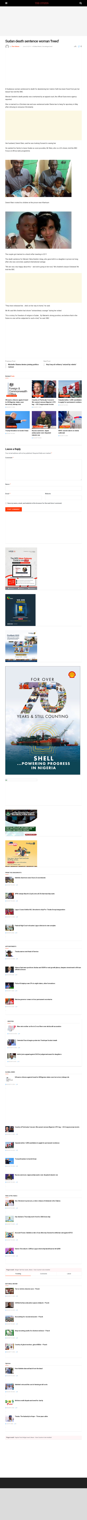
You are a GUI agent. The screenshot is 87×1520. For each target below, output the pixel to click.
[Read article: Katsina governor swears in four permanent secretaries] (9, 1001)
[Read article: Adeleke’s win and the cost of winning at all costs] (9, 1387)
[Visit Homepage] (43, 3)
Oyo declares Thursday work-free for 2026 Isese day (32, 1217)
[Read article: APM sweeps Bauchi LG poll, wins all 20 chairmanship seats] (9, 896)
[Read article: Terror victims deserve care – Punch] (9, 1291)
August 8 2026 (10, 974)
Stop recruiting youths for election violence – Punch (32, 1331)
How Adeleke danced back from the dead (29, 1368)
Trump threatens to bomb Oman (16, 431)
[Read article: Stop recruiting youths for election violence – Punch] (9, 1333)
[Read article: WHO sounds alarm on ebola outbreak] (70, 419)
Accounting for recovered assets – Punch (29, 1317)
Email (8, 494)
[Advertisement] (43, 21)
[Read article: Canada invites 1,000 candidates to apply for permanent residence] (70, 389)
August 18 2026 (10, 433)
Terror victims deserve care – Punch (27, 1289)
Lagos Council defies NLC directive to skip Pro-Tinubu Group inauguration (40, 909)
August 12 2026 (10, 917)
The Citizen (15, 46)
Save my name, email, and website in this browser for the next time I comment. (34, 503)
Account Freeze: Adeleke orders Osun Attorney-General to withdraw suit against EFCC (44, 1233)
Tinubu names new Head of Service (26, 951)
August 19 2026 (10, 958)
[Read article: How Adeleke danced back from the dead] (9, 1371)
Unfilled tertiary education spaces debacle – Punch (32, 1303)
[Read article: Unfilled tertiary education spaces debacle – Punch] (9, 1305)
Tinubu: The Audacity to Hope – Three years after (31, 1416)
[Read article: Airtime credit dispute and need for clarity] (9, 1403)
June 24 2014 (27, 46)
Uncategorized (47, 46)
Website (48, 494)
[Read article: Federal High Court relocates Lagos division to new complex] (9, 928)
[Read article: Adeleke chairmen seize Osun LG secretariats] (9, 880)
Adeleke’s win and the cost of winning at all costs (31, 1384)
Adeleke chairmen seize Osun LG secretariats (30, 878)
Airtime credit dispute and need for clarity (29, 1400)
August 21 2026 (10, 407)
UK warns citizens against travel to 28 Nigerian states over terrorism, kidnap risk (16, 402)
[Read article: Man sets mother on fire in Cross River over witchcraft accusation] (11, 1028)
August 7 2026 (10, 990)
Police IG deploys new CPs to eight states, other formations (35, 983)
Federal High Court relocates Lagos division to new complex (35, 925)
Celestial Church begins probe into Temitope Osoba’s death (37, 1040)
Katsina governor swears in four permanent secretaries (33, 999)
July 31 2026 (9, 1423)
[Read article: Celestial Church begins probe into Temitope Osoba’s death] (11, 1042)
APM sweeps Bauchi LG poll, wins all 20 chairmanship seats (35, 894)
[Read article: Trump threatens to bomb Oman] (17, 419)
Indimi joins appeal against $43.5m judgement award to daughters (39, 1054)
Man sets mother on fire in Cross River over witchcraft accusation (39, 1026)
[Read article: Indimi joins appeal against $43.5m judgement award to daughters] (11, 1056)
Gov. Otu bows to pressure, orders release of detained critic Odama (37, 1201)
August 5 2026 (10, 1407)
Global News (37, 46)
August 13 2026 (63, 435)
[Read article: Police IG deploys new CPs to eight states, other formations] (9, 985)
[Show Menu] (6, 3)
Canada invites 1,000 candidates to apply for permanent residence (37, 1143)
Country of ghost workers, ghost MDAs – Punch (31, 1344)
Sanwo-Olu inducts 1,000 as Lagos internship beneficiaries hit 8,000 (37, 1249)
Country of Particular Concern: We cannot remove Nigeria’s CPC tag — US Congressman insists (44, 402)
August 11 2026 (10, 1352)
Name (8, 484)
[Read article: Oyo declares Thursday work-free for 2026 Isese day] (9, 1219)
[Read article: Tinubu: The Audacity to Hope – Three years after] (9, 1418)
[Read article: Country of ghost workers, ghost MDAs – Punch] (9, 1347)
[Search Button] (81, 3)
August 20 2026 (63, 405)
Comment (9, 458)
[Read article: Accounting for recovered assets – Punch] (9, 1319)
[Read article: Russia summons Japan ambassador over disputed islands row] (44, 419)
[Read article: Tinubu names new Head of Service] (9, 954)
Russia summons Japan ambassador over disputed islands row (41, 433)
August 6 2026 (10, 932)
